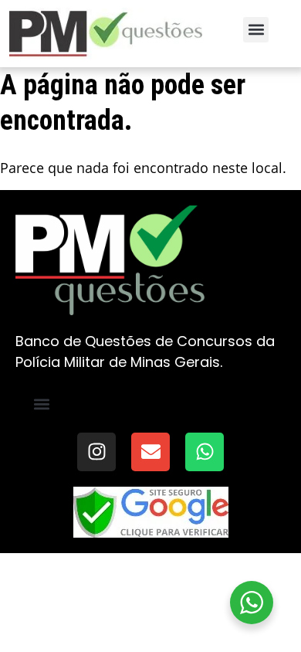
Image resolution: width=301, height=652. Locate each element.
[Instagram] (96, 452)
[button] (256, 29)
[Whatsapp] (204, 452)
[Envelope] (150, 452)
